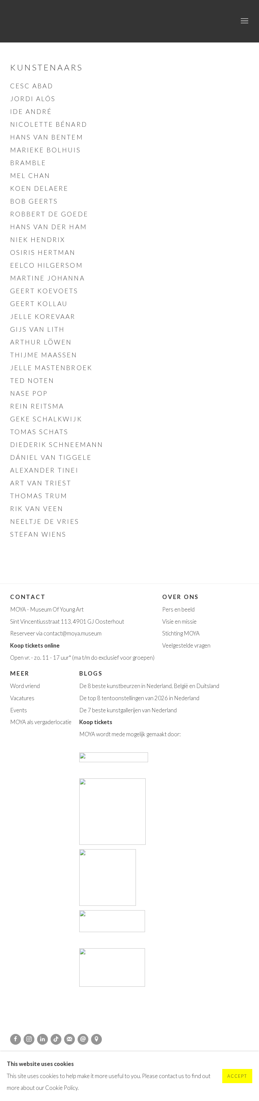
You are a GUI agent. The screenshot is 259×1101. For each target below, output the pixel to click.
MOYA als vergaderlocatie (40, 722)
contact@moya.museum (73, 633)
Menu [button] (244, 21)
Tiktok (56, 1039)
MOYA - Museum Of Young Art (47, 609)
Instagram (29, 1039)
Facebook (15, 1039)
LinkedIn (42, 1039)
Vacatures (22, 698)
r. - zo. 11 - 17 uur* (49, 657)
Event (17, 710)
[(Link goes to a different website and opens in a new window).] (114, 760)
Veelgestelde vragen (186, 645)
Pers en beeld (178, 609)
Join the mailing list (69, 1039)
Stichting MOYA (181, 633)
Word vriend (25, 686)
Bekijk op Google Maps (96, 1039)
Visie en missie (179, 621)
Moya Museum (44, 21)
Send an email (83, 1039)
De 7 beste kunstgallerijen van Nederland (128, 710)
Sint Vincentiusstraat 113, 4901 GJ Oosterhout (67, 621)
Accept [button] (237, 1076)
